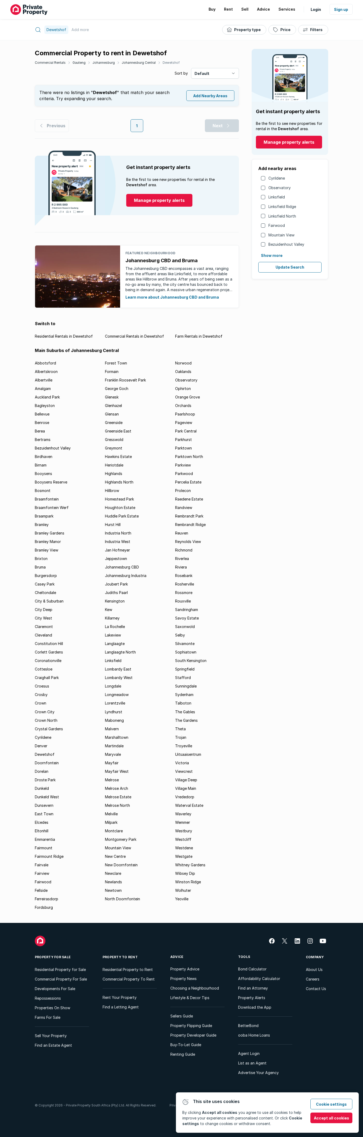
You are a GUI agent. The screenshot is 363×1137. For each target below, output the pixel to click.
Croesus (42, 686)
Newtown (113, 890)
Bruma (40, 567)
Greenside (114, 422)
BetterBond (248, 1025)
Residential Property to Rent (128, 969)
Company (315, 957)
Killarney (112, 618)
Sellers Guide (181, 1016)
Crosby (41, 694)
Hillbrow (112, 490)
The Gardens (186, 720)
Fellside (41, 890)
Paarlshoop (185, 414)
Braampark (44, 516)
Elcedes (41, 822)
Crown (40, 703)
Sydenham (184, 694)
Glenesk (112, 397)
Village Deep (186, 780)
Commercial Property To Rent (129, 979)
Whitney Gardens (190, 865)
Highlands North (119, 482)
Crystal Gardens (49, 729)
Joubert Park (116, 584)
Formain (112, 371)
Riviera (181, 567)
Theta (180, 729)
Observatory (279, 187)
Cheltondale (45, 592)
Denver (41, 746)
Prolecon (183, 490)
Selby (180, 635)
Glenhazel (113, 405)
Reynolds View (188, 541)
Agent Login (249, 1053)
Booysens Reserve (51, 482)
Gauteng (79, 63)
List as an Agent (252, 1063)
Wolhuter (183, 890)
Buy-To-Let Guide (185, 1044)
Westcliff (183, 839)
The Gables (185, 712)
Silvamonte (185, 643)
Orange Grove (187, 397)
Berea (40, 431)
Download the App (254, 1007)
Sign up (341, 9)
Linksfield (276, 197)
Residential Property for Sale (60, 969)
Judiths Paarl (116, 592)
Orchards (183, 405)
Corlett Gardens (49, 652)
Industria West (117, 541)
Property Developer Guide (193, 1035)
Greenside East (118, 431)
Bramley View (46, 550)
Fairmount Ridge (49, 856)
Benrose (42, 422)
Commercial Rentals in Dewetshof (134, 336)
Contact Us (316, 988)
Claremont (44, 626)
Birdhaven (43, 456)
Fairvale (41, 865)
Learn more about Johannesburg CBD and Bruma (172, 297)
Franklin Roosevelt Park (125, 380)
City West (43, 618)
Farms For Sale (47, 1017)
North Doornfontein (122, 899)
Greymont (113, 448)
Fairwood (276, 225)
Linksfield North (282, 216)
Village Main (185, 788)
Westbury (183, 831)
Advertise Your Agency (258, 1072)
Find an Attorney (253, 988)
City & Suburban (49, 601)
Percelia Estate (188, 482)
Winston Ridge (188, 882)
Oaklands (183, 371)
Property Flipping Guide (191, 1025)
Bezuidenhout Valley (286, 244)
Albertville (43, 380)
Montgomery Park (120, 839)
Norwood (183, 363)
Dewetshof (171, 63)
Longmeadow (117, 694)
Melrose (112, 780)
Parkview (183, 465)
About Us (314, 969)
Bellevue (42, 414)
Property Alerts (251, 997)
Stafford (183, 677)
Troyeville (183, 746)
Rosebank (183, 575)
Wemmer (182, 822)
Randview (183, 507)
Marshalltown (116, 737)
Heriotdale (114, 465)
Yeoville (181, 899)
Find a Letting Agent (121, 1007)
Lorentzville (115, 703)
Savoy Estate (187, 618)
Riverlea (182, 558)
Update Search (290, 267)
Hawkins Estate (118, 456)
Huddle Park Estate (122, 516)
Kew (108, 609)
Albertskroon (46, 371)
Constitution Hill (49, 643)
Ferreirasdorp (46, 899)
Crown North (46, 720)
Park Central (186, 431)
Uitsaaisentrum (188, 754)
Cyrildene (276, 178)
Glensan (112, 414)
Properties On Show (52, 1008)
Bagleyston (45, 405)
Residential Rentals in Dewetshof (64, 336)
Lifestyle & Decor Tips (189, 997)
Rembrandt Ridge (190, 524)
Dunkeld (42, 788)
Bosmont (42, 490)
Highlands (113, 473)
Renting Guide (182, 1054)
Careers (312, 979)
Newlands (113, 882)
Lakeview (113, 635)
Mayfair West (117, 771)
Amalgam (43, 388)
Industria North (118, 533)
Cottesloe (43, 669)
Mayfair (112, 763)
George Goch (116, 388)
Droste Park (45, 780)
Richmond (183, 550)
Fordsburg (44, 907)
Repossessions (48, 998)
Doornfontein (47, 763)
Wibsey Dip (185, 873)
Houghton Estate (120, 507)
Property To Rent (120, 957)
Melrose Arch (116, 788)
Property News (183, 978)
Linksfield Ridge (282, 206)
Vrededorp (184, 797)
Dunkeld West (47, 797)
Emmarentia (45, 839)
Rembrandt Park (189, 516)
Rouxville (183, 601)
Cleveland (43, 635)
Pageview (183, 422)
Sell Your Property (51, 1035)
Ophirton (183, 388)
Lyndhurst (113, 712)
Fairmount (43, 848)
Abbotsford (45, 363)
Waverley (183, 814)
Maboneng (114, 720)
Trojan (180, 737)
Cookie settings (331, 1104)
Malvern (112, 729)
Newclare (113, 873)
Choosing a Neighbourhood (194, 988)
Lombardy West (119, 677)
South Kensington (190, 660)
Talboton (183, 703)
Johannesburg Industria (125, 575)
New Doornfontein (121, 865)
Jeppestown (116, 558)
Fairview (42, 873)
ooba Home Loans (254, 1035)
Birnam (41, 465)
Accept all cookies (331, 1118)
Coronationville (48, 660)
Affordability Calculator (259, 978)
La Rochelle (115, 626)
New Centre (115, 856)
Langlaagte (115, 643)
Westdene (184, 848)
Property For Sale (53, 957)
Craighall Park (47, 677)
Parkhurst (183, 439)
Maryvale (113, 754)
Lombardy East (118, 669)
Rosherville (184, 584)
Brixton (41, 558)
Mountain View (281, 235)
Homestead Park (119, 499)
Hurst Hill (113, 524)
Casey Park (44, 584)
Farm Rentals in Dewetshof (198, 336)
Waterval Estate (189, 805)
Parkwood (184, 473)
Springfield (185, 669)
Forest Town (116, 363)
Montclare (114, 831)
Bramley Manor (48, 541)
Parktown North (189, 456)
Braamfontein (47, 499)
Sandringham (186, 609)
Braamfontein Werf (52, 507)
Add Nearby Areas (210, 96)
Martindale (114, 746)
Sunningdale (186, 686)
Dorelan (41, 771)
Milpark (111, 822)
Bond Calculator (252, 969)
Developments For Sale (55, 988)
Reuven (181, 533)
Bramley (42, 524)
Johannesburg (103, 63)
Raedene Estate (189, 499)
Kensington (115, 601)
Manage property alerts (289, 142)
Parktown (183, 448)
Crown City (44, 712)
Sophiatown (185, 652)
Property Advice (184, 969)
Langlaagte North (120, 652)
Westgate (183, 856)
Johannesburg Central (139, 63)
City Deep (43, 609)
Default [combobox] (202, 73)
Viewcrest (184, 771)
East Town (44, 814)
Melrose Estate (118, 797)
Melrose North (117, 805)
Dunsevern (44, 805)
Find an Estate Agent (53, 1045)
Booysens (43, 473)
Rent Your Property (120, 997)
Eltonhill (41, 831)
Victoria (182, 763)
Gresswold (114, 439)
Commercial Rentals (50, 63)
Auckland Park (47, 397)
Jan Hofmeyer (117, 550)
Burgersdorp (46, 575)
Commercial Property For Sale (61, 979)
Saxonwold (185, 626)
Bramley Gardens (49, 533)
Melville (111, 814)
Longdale (113, 686)
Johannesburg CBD (122, 567)
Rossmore (183, 592)
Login (316, 9)
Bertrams (42, 439)
